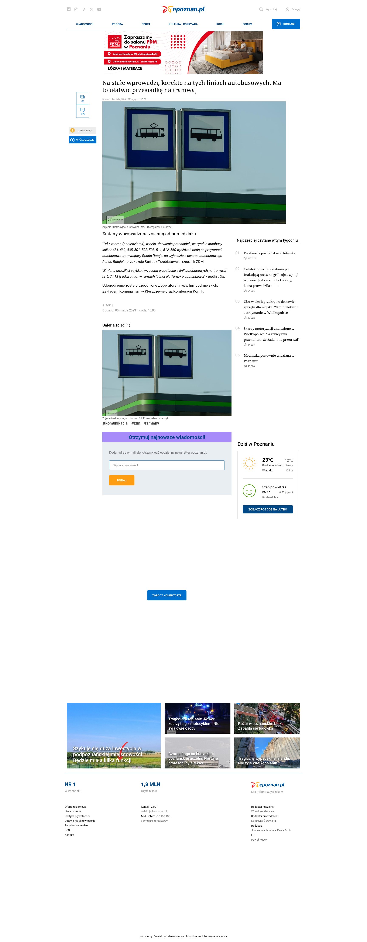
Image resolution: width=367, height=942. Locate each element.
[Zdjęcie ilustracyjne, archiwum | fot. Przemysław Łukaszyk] (166, 162)
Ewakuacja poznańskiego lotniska (269, 253)
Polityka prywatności (77, 816)
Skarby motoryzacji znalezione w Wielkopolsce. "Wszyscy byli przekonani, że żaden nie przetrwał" (271, 334)
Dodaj (122, 480)
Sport (146, 24)
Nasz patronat (73, 811)
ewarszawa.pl (178, 936)
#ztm (135, 423)
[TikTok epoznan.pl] (84, 9)
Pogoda (117, 24)
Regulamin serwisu (76, 825)
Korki (220, 24)
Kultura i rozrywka (183, 24)
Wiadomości (84, 24)
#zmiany (151, 423)
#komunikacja (115, 423)
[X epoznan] (91, 9)
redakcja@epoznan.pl (154, 811)
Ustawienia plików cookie (80, 820)
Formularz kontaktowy (154, 820)
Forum (247, 24)
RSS (67, 830)
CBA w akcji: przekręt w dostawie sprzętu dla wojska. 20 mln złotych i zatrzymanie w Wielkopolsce (271, 307)
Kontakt (289, 23)
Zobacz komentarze (166, 595)
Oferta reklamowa (75, 806)
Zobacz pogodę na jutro (267, 509)
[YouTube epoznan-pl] (99, 9)
